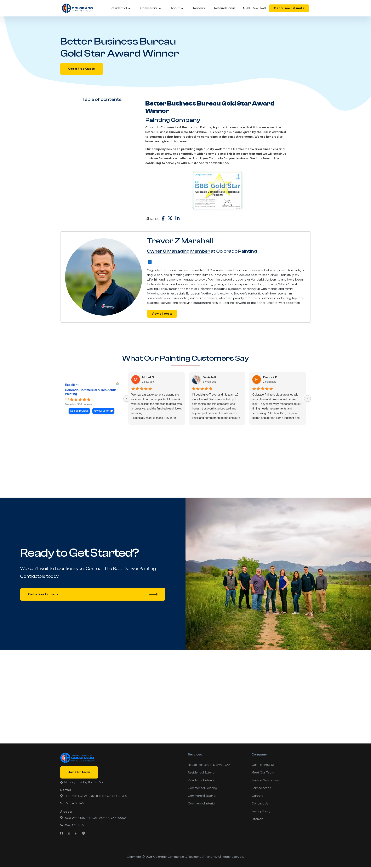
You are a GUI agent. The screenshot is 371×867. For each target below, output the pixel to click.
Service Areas (261, 788)
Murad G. (148, 377)
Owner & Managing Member (178, 251)
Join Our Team (79, 772)
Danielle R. (210, 377)
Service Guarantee (265, 780)
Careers (257, 795)
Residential (119, 8)
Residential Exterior (201, 772)
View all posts (162, 313)
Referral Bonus (224, 8)
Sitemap (258, 819)
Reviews (199, 8)
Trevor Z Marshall (180, 240)
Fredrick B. (270, 377)
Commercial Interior (202, 803)
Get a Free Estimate (289, 8)
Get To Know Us (263, 765)
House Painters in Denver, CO (209, 765)
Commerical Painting (202, 788)
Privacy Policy (261, 811)
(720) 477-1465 (75, 803)
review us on (101, 410)
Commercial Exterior (202, 795)
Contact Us (260, 803)
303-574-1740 (256, 8)
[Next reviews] (307, 398)
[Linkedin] (150, 262)
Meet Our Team (263, 772)
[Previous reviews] (126, 398)
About (175, 8)
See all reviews (79, 410)
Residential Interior (201, 780)
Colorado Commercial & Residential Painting (91, 392)
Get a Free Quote (81, 68)
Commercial (148, 8)
